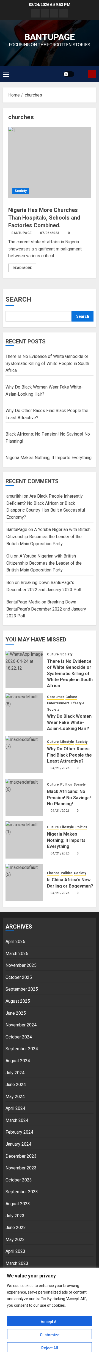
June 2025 (16, 1013)
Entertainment (58, 703)
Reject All (49, 1348)
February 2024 (19, 1132)
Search (19, 299)
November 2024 (21, 1025)
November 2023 (21, 1168)
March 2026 (17, 953)
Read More (22, 268)
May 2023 (15, 1239)
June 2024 (16, 1084)
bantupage (49, 37)
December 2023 (21, 1156)
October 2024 (19, 1037)
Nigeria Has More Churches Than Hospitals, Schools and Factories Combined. (44, 218)
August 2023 (18, 1203)
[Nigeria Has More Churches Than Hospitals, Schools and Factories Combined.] (49, 162)
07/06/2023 (49, 233)
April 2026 (15, 941)
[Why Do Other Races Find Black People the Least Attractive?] (24, 754)
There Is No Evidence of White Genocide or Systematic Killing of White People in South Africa (47, 363)
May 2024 (15, 1096)
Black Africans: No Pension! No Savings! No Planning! (69, 797)
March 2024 (17, 1120)
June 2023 (16, 1227)
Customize (49, 1335)
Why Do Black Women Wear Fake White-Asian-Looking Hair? (69, 722)
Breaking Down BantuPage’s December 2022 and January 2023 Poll (46, 608)
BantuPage (22, 233)
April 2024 (15, 1108)
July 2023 (15, 1215)
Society (21, 191)
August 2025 (18, 1001)
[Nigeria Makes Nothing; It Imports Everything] (24, 840)
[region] (49, 1312)
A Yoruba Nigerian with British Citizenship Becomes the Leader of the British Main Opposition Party (48, 536)
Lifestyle (77, 703)
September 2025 (22, 989)
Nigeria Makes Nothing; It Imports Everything (49, 457)
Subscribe (92, 74)
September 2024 (22, 1048)
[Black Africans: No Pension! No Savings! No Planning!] (24, 797)
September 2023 (22, 1191)
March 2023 (17, 1263)
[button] (6, 74)
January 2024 (18, 1144)
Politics (66, 784)
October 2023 (19, 1180)
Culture (53, 654)
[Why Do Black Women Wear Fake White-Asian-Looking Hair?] (24, 712)
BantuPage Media (23, 602)
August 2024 (18, 1060)
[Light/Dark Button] (68, 74)
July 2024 (15, 1072)
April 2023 (15, 1251)
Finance (53, 873)
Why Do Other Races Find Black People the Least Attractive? (69, 755)
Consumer (55, 697)
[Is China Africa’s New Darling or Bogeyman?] (24, 882)
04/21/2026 (60, 768)
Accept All (50, 1322)
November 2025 (21, 965)
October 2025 (19, 977)
